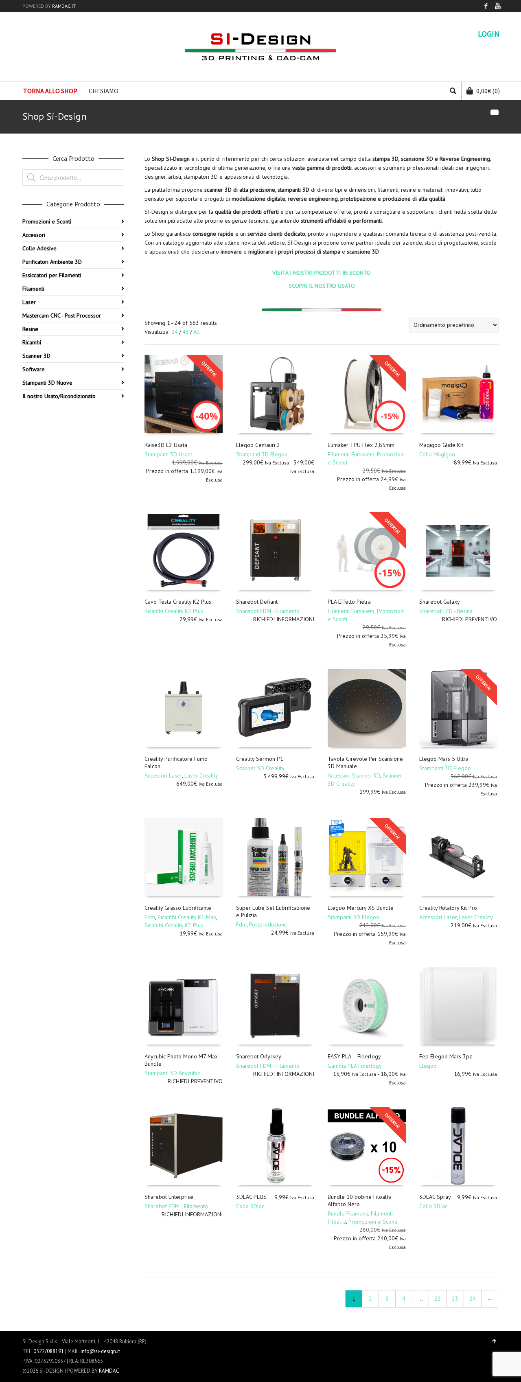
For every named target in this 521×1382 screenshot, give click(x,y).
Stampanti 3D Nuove (47, 382)
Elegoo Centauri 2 (258, 445)
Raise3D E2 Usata (165, 445)
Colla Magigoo (437, 454)
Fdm (149, 917)
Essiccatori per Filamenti (51, 275)
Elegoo (428, 1065)
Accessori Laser (163, 775)
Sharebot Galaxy (439, 601)
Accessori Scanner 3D (354, 775)
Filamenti (33, 288)
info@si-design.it (100, 1351)
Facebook (486, 6)
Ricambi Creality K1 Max (187, 917)
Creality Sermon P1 (259, 758)
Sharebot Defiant (257, 601)
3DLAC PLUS (251, 1196)
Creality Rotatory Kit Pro (448, 907)
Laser (29, 302)
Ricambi (31, 342)
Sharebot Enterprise (168, 1196)
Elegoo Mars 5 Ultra (443, 758)
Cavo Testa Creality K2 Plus (177, 601)
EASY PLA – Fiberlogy (354, 1056)
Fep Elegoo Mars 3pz (445, 1056)
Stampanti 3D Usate (168, 454)
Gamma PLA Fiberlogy (355, 1065)
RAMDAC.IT (64, 6)
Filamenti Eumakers (351, 454)
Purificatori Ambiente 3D (52, 261)
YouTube (498, 6)
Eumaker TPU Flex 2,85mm (361, 445)
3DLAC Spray (435, 1196)
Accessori (33, 235)
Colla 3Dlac (250, 1206)
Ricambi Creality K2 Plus (173, 611)
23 (455, 1298)
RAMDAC (109, 1370)
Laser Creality (201, 775)
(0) (488, 91)
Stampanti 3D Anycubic (172, 1073)
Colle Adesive (39, 248)
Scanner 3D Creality (260, 768)
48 (185, 331)
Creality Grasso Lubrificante (177, 907)
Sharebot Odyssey (258, 1056)
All (196, 331)
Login (489, 34)
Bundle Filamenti (348, 1213)
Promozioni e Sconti (372, 1221)
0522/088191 (48, 1351)
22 (437, 1298)
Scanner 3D (36, 355)
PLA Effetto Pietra (349, 601)
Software (33, 369)
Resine (30, 329)
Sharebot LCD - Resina (446, 611)
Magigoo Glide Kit (441, 445)
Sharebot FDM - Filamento (268, 611)
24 (174, 331)
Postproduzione (268, 924)
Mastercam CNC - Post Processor (61, 315)
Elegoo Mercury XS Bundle (361, 907)
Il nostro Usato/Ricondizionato (59, 396)
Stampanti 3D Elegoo (262, 454)
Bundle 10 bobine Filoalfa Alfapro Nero (360, 1200)
